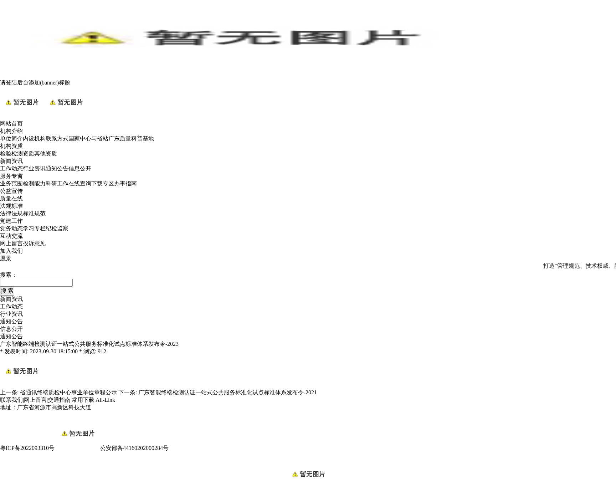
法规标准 (11, 206)
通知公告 (57, 168)
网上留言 (11, 243)
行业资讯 (34, 168)
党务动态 (11, 228)
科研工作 (57, 183)
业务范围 (11, 183)
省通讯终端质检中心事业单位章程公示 (68, 392)
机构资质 (11, 146)
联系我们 (11, 400)
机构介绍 (11, 131)
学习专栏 (34, 228)
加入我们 (11, 251)
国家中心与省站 (88, 138)
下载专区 (102, 183)
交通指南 (59, 400)
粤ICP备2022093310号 (27, 448)
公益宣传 (11, 191)
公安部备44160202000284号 (134, 448)
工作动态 (11, 168)
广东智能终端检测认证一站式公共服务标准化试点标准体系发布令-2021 (227, 392)
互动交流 (11, 236)
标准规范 (34, 213)
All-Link (105, 400)
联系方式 (57, 138)
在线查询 (79, 183)
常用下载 (83, 400)
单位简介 (11, 138)
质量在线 (11, 198)
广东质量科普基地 (131, 138)
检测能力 (34, 183)
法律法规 (11, 213)
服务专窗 (11, 176)
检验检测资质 (17, 153)
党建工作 (11, 221)
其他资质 (45, 153)
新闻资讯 (11, 161)
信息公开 (79, 168)
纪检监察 (57, 228)
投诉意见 (34, 243)
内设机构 (34, 138)
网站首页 (11, 124)
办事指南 (125, 183)
